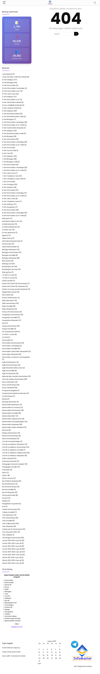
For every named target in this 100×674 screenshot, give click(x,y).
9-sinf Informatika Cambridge (13, 213)
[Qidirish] (76, 34)
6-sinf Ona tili (7, 148)
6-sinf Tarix (6, 153)
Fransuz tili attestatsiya (10, 312)
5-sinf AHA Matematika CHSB (12, 116)
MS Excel (5, 430)
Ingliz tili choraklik (8, 371)
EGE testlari (6, 295)
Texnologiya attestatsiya (11, 538)
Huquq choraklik (7, 329)
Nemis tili (8, 585)
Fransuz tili (8, 607)
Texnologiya (9, 605)
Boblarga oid (6, 264)
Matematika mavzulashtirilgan (13, 422)
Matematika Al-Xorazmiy (11, 407)
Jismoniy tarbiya (11, 616)
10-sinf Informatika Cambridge (13, 88)
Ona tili (7, 596)
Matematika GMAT (9, 416)
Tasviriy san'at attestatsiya (12, 529)
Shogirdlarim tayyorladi (10, 504)
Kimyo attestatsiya (9, 385)
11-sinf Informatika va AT (11, 99)
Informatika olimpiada (10, 354)
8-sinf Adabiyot (7, 187)
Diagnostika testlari (9, 292)
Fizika (6, 589)
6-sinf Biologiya (7, 136)
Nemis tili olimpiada (9, 439)
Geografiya (9, 612)
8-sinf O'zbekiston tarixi (10, 201)
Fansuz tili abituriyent (9, 298)
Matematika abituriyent (10, 405)
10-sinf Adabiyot (8, 80)
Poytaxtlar (6, 470)
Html (4, 323)
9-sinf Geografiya (8, 207)
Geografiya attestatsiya (11, 315)
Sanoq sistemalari (8, 495)
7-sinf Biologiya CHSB (9, 162)
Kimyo (7, 587)
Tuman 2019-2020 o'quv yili (11, 540)
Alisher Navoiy (7, 238)
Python (4, 475)
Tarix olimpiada (7, 526)
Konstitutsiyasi (7, 396)
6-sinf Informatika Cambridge (13, 142)
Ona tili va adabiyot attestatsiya (14, 447)
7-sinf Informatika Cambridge (13, 167)
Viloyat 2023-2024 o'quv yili (11, 563)
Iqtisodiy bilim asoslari (13, 621)
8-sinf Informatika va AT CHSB (13, 196)
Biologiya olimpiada (9, 258)
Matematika (9, 582)
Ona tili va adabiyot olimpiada (13, 456)
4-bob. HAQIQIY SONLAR (10, 108)
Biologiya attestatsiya (10, 252)
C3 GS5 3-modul (8, 278)
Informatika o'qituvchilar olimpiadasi (15, 351)
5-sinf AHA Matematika (10, 114)
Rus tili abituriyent (8, 484)
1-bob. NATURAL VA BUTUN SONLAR (14, 77)
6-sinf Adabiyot (7, 131)
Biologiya (8, 591)
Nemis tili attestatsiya (10, 436)
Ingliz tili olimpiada (8, 373)
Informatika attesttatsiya (11, 343)
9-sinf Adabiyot (7, 204)
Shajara (5, 501)
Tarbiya (7, 614)
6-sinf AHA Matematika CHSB (12, 133)
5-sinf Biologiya (7, 119)
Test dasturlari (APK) (9, 532)
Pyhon (4, 472)
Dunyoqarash (7, 74)
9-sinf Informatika (8, 210)
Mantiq (4, 399)
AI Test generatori (8, 232)
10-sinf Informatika (9, 85)
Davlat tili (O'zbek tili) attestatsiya (14, 283)
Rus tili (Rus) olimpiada (10, 481)
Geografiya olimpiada (10, 320)
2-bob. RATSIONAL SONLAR (11, 102)
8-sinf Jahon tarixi (8, 199)
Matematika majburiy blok (11, 419)
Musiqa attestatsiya (9, 433)
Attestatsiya (6, 244)
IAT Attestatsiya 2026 (10, 332)
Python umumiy (7, 478)
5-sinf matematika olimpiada (13, 128)
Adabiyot (8, 598)
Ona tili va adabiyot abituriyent (13, 444)
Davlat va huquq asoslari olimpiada (15, 289)
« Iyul (39, 663)
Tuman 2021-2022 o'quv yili (11, 546)
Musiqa (7, 609)
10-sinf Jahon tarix (8, 94)
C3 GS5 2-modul (8, 275)
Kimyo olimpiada (8, 388)
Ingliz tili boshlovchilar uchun (12, 368)
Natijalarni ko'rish (16, 627)
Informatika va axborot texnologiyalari (16, 357)
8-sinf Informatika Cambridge (13, 193)
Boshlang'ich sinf (8, 266)
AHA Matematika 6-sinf (10, 221)
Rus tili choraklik (7, 489)
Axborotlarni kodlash (9, 247)
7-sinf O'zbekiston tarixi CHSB (12, 179)
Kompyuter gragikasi (9, 390)
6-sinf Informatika (8, 139)
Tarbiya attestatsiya (9, 509)
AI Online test (7, 230)
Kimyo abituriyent (8, 382)
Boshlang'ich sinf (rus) (10, 269)
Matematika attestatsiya (11, 410)
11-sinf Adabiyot (7, 97)
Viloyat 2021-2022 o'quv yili (11, 557)
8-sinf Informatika (8, 190)
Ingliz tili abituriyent (9, 362)
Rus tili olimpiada (8, 492)
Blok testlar (6, 261)
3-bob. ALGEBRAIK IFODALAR (12, 105)
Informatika (6, 340)
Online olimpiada (8, 458)
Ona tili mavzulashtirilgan (11, 441)
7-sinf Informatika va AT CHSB (13, 170)
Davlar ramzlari (7, 281)
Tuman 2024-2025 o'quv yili (12, 555)
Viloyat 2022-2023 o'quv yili (11, 560)
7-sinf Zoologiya (8, 184)
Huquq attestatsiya (9, 326)
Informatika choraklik (9, 349)
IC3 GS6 (5, 337)
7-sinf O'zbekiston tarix (10, 176)
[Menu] (4, 2)
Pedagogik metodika (9, 467)
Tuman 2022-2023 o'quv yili (11, 549)
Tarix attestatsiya (8, 518)
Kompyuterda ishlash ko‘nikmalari (14, 393)
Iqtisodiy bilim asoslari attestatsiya (15, 376)
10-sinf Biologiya (8, 82)
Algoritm (5, 235)
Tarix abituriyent (8, 515)
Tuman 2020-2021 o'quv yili (11, 543)
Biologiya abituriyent (9, 249)
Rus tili (7, 600)
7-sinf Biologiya (7, 159)
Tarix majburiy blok (8, 523)
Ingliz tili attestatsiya (9, 365)
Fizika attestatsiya (9, 303)
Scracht (5, 498)
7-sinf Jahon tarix (8, 173)
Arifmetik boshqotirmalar (11, 241)
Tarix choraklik (7, 521)
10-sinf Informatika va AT (11, 91)
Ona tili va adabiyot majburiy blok (14, 453)
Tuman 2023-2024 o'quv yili (11, 552)
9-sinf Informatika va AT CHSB (13, 216)
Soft (3, 506)
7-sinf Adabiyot (7, 156)
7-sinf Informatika (8, 165)
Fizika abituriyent (8, 300)
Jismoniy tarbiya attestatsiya (13, 379)
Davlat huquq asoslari (12, 618)
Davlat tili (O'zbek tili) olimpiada (13, 286)
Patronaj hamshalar (9, 461)
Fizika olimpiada (7, 309)
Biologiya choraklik (8, 255)
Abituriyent (6, 218)
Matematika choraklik (10, 413)
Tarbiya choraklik (8, 512)
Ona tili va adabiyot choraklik (12, 450)
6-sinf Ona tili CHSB (9, 150)
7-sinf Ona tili (7, 182)
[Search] (94, 2)
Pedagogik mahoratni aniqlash (13, 464)
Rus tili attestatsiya (9, 487)
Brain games (6, 272)
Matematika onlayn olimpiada (13, 427)
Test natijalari (7, 535)
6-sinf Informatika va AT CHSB (13, 145)
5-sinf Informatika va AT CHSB (13, 125)
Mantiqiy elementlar (9, 402)
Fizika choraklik (7, 306)
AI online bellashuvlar (9, 227)
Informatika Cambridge (10, 346)
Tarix (6, 594)
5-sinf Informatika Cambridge (13, 122)
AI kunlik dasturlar (8, 224)
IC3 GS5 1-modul (8, 334)
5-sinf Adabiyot (7, 111)
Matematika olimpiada (10, 424)
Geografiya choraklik (9, 317)
